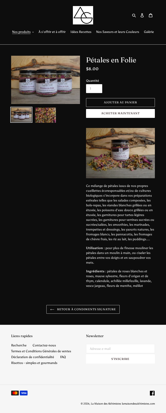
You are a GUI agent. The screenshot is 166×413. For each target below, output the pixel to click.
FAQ (63, 357)
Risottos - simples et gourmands (34, 363)
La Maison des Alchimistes (106, 403)
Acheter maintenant (120, 113)
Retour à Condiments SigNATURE (86, 309)
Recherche (19, 345)
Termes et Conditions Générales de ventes (41, 351)
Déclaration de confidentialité (32, 357)
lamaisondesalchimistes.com (138, 403)
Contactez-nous (44, 345)
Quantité (92, 81)
